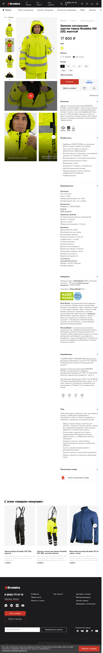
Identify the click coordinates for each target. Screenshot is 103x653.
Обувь (82, 10)
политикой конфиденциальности (14, 650)
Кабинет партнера (15, 619)
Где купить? (39, 4)
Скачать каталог (82, 601)
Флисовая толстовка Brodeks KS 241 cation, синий (84, 552)
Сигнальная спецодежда (66, 10)
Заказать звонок (12, 599)
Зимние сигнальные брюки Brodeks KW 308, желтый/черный (52, 552)
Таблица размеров (83, 597)
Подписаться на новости (54, 629)
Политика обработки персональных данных (54, 643)
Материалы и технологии (86, 604)
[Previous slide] (10, 20)
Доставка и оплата (83, 594)
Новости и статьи (37, 601)
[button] (10, 29)
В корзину (69, 82)
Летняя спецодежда (25, 10)
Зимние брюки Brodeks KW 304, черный (18, 552)
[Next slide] (10, 80)
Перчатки (92, 10)
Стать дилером (51, 4)
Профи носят (36, 597)
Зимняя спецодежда (45, 10)
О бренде (28, 4)
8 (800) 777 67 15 (71, 4)
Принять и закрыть (89, 648)
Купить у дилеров (69, 88)
